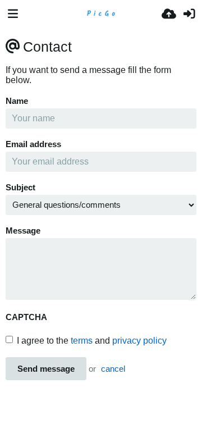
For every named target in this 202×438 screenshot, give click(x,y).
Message (23, 230)
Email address (33, 144)
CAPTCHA (26, 317)
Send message (46, 368)
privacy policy (139, 340)
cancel (113, 368)
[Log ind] (189, 14)
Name (17, 101)
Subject (20, 187)
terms (82, 340)
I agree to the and (92, 340)
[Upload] (169, 14)
